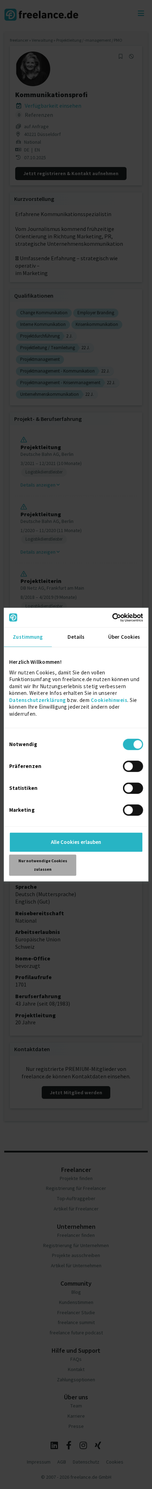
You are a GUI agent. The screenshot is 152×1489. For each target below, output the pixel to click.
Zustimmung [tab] (28, 636)
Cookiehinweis (109, 700)
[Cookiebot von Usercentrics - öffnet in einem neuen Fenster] (112, 617)
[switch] (134, 767)
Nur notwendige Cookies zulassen (42, 865)
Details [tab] (76, 636)
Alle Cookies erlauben (76, 842)
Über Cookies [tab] (124, 636)
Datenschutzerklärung (37, 700)
